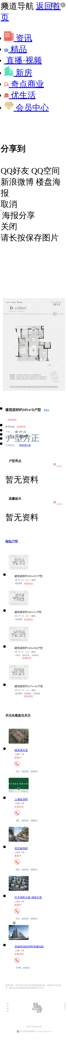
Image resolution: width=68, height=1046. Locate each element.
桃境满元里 (25, 445)
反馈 (39, 1011)
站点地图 (37, 1008)
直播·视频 (23, 60)
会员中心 (31, 107)
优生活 (22, 95)
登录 (35, 1003)
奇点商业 (26, 84)
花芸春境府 (21, 848)
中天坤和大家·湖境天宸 (28, 897)
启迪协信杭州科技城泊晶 (29, 946)
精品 (17, 49)
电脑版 (37, 1006)
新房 (23, 72)
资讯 (23, 38)
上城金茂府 (21, 799)
